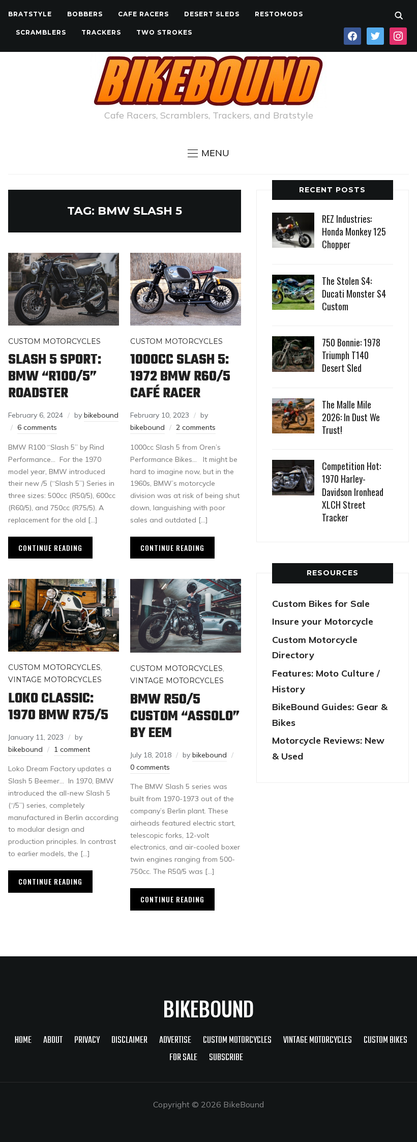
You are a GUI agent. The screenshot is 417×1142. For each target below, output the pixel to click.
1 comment (72, 749)
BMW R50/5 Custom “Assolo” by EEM (185, 716)
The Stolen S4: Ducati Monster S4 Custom (354, 293)
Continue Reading (50, 547)
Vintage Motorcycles (55, 679)
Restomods (279, 14)
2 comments (196, 427)
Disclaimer (129, 1040)
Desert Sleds (212, 14)
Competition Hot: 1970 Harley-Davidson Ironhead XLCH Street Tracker (352, 491)
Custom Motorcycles (54, 341)
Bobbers (85, 14)
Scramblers (41, 32)
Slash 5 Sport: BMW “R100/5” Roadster (54, 376)
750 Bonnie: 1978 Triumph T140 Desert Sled (351, 355)
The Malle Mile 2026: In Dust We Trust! (351, 417)
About (53, 1040)
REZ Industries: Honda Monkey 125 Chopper (354, 231)
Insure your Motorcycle (322, 621)
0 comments (150, 767)
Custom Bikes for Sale (321, 603)
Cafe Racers (143, 14)
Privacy (87, 1040)
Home (23, 1040)
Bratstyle (30, 14)
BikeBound (208, 1008)
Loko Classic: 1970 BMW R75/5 (58, 707)
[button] (208, 153)
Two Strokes (164, 32)
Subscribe (226, 1057)
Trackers (101, 32)
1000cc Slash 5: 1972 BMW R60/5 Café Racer (180, 376)
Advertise (175, 1040)
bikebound (101, 415)
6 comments (37, 427)
